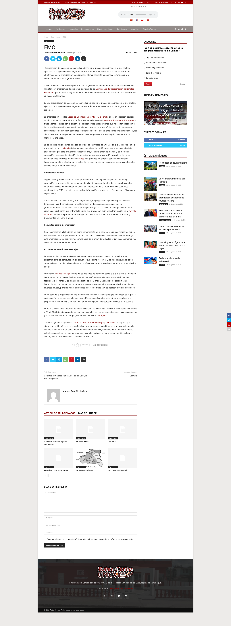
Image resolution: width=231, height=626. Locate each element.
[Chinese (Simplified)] (131, 20)
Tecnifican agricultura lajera (173, 162)
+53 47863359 (55, 2)
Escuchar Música (153, 73)
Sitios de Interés (82, 442)
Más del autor (87, 413)
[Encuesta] (122, 429)
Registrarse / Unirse (161, 2)
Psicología (107, 120)
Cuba (81, 158)
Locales (49, 29)
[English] (137, 20)
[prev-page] (45, 475)
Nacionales (73, 29)
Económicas (122, 29)
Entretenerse (152, 78)
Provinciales (60, 29)
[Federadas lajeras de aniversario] (150, 260)
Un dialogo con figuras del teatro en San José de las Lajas (172, 245)
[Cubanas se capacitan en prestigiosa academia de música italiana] (150, 197)
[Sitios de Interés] (90, 429)
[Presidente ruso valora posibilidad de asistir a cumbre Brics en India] (150, 213)
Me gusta (181, 140)
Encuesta (112, 442)
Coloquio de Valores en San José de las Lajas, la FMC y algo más (65, 377)
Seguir (182, 145)
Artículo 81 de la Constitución (56, 470)
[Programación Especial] (122, 458)
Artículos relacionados (59, 413)
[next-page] (50, 475)
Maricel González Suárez (56, 53)
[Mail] (178, 2)
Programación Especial (117, 470)
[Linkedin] (77, 58)
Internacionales (87, 29)
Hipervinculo (55, 37)
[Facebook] (175, 2)
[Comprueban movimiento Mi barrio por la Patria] (150, 228)
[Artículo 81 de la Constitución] (58, 458)
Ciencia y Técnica (149, 29)
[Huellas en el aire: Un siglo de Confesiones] (58, 429)
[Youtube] (185, 2)
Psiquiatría (118, 120)
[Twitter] (182, 2)
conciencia (65, 148)
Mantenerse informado (156, 62)
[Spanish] (148, 20)
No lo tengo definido (155, 67)
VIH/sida (103, 315)
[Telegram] (59, 58)
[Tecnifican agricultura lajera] (150, 165)
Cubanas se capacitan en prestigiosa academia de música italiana (171, 197)
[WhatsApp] (65, 58)
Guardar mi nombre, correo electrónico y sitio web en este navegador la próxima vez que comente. (90, 539)
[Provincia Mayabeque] (90, 458)
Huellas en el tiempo (105, 29)
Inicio (46, 37)
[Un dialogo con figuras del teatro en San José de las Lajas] (150, 244)
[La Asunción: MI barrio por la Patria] (150, 184)
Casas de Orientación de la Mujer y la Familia (94, 322)
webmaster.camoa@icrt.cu (87, 2)
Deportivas (134, 29)
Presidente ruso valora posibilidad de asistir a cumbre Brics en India (170, 213)
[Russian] (142, 20)
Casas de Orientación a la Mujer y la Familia (88, 117)
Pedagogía (129, 120)
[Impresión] (83, 58)
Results (182, 84)
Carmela (133, 376)
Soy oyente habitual (155, 57)
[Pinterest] (71, 58)
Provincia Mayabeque (84, 470)
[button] (172, 2)
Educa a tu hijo (63, 273)
